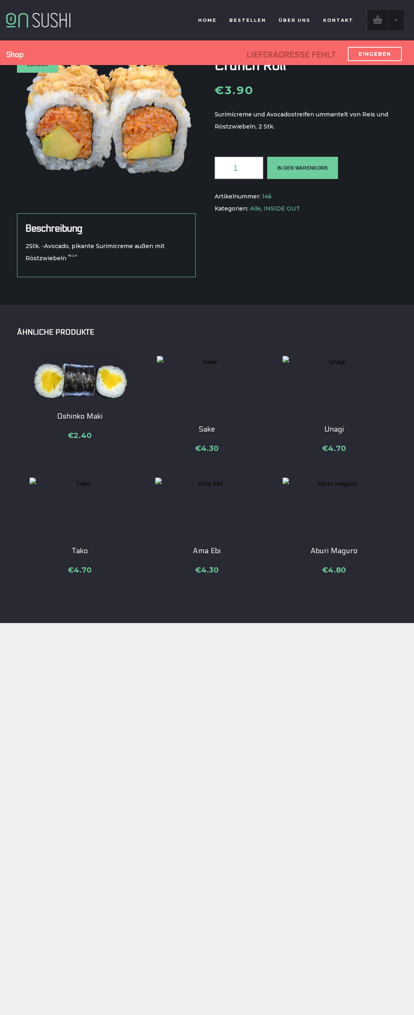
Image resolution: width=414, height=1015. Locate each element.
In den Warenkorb (302, 168)
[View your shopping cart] (386, 20)
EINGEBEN (375, 54)
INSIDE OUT (282, 208)
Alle (255, 208)
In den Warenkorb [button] (80, 418)
